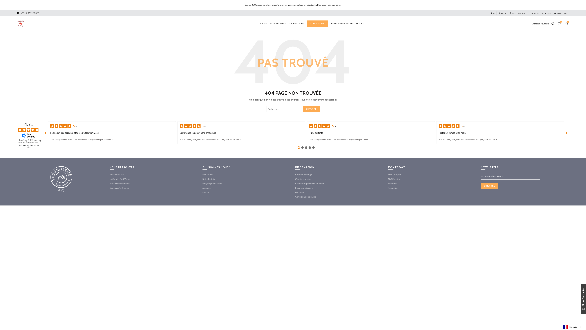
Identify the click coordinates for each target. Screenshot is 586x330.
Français (573, 327)
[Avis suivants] (566, 133)
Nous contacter (542, 13)
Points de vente (520, 13)
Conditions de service (305, 196)
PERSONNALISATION (341, 23)
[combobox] (293, 109)
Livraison (299, 192)
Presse (206, 192)
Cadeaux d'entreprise (119, 188)
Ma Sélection (394, 179)
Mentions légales (303, 179)
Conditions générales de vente (309, 183)
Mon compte (563, 13)
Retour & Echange (303, 174)
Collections (317, 23)
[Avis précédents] (45, 133)
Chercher (311, 109)
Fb (494, 13)
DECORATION (296, 23)
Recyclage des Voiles (212, 183)
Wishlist (561, 22)
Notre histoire (209, 179)
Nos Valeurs (208, 174)
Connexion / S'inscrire (540, 23)
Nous (359, 23)
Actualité (207, 188)
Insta (504, 13)
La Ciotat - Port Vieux (120, 179)
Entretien (392, 183)
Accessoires (277, 23)
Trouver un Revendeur (120, 183)
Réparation (393, 188)
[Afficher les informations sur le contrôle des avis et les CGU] (40, 140)
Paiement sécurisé (304, 188)
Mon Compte (394, 174)
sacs (263, 23)
